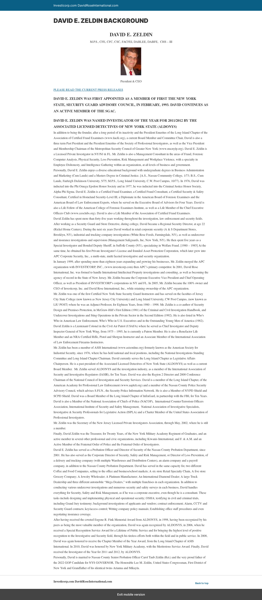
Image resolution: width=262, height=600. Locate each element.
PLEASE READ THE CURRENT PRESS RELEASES (88, 90)
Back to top (201, 583)
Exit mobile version (131, 594)
